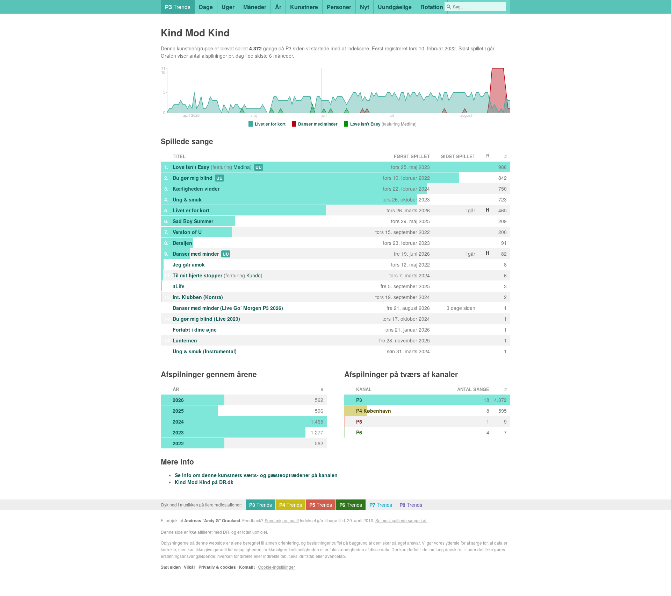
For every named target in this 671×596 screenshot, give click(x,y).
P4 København (373, 410)
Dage (206, 7)
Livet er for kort (191, 210)
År (278, 7)
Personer (339, 7)
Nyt (364, 7)
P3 (359, 399)
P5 (359, 421)
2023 (178, 432)
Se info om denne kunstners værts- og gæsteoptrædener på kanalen (256, 474)
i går (489, 48)
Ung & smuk (187, 199)
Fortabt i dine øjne (195, 329)
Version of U (187, 231)
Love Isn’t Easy (191, 166)
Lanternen (185, 340)
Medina (241, 166)
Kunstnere (304, 7)
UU (258, 167)
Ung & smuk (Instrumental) (205, 351)
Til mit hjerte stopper (197, 275)
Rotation (431, 7)
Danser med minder (196, 253)
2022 (178, 443)
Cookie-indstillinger (276, 567)
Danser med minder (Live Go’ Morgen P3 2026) (228, 307)
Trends (177, 7)
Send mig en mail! (282, 520)
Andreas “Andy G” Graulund (212, 520)
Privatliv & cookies (217, 567)
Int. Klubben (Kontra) (198, 296)
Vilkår (189, 567)
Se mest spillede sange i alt (401, 520)
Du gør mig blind (192, 177)
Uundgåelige (395, 7)
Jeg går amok (189, 264)
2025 (178, 410)
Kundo (253, 275)
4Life (179, 286)
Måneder (254, 7)
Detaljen (182, 242)
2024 (178, 421)
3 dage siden (461, 307)
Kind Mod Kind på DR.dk (204, 481)
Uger (228, 7)
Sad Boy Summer (193, 221)
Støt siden (171, 567)
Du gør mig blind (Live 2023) (206, 318)
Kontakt (247, 567)
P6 (359, 432)
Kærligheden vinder (196, 188)
